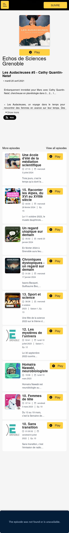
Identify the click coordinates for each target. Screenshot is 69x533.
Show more (13, 112)
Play (37, 52)
